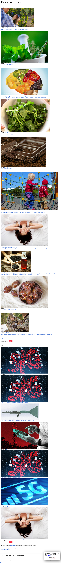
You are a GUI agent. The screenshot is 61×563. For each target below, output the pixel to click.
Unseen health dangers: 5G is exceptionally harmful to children (9, 505)
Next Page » (2, 338)
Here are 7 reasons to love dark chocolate (6, 168)
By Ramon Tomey (6, 63)
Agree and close (52, 557)
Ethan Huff (6, 374)
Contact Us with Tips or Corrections (5, 549)
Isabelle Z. (7, 449)
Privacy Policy (2, 552)
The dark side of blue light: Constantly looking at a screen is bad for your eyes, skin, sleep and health (14, 539)
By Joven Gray (6, 132)
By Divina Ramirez (6, 210)
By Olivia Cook (6, 27)
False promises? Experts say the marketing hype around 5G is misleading (10, 477)
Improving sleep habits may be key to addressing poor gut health (9, 247)
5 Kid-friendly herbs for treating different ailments (7, 64)
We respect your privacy (13, 545)
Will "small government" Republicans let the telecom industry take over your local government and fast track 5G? (15, 402)
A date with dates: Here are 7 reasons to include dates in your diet (9, 309)
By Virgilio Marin (6, 95)
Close (1, 562)
